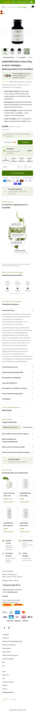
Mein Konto (5, 675)
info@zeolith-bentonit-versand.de (12, 590)
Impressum (5, 638)
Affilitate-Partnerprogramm (10, 655)
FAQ (3, 678)
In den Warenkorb (18, 173)
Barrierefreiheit (6, 648)
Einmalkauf (25, 142)
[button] (5, 51)
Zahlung (4, 685)
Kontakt (4, 689)
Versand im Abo (9, 142)
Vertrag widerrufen (7, 692)
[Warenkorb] (32, 7)
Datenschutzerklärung (8, 645)
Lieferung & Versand (8, 682)
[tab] (11, 427)
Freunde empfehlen (8, 659)
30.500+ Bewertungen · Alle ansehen (22, 82)
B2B (3, 662)
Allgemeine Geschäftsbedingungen (12, 641)
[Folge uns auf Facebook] (4, 628)
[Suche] (6, 7)
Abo (3, 666)
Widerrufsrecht (6, 652)
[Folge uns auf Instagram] (9, 628)
